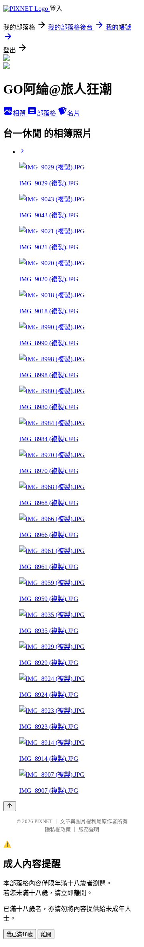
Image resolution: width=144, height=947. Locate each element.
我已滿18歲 (19, 934)
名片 (73, 113)
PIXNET (43, 821)
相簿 (20, 113)
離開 (46, 934)
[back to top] (9, 806)
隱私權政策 (58, 829)
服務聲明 (88, 829)
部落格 (47, 113)
